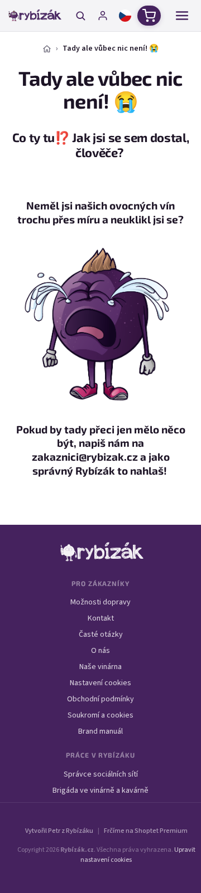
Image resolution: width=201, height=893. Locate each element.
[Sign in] (103, 16)
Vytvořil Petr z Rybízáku (59, 831)
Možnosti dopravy (100, 602)
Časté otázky (101, 634)
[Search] (80, 16)
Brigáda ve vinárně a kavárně (100, 790)
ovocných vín (142, 205)
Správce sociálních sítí (101, 774)
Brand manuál (100, 731)
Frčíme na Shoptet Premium (146, 831)
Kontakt (101, 618)
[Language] (125, 16)
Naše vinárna (100, 666)
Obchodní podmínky (100, 699)
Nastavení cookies (100, 683)
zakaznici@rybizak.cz (85, 456)
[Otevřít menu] (182, 15)
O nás (100, 650)
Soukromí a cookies (100, 715)
